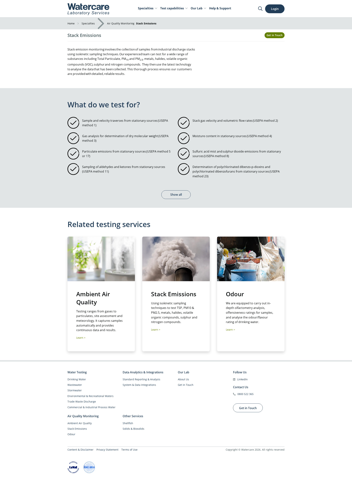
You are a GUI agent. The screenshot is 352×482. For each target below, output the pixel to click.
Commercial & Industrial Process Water (91, 407)
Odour (71, 434)
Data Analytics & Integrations (143, 372)
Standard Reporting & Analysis (141, 379)
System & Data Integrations (139, 385)
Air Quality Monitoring (120, 23)
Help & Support (220, 8)
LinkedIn (242, 379)
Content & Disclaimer (80, 449)
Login (275, 9)
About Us (183, 379)
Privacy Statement (107, 449)
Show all (176, 195)
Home (71, 23)
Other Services (133, 416)
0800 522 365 (245, 394)
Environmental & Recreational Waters (90, 396)
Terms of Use (129, 449)
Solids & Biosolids (133, 428)
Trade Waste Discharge (81, 401)
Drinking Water (76, 379)
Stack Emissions (77, 428)
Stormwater (74, 390)
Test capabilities (172, 8)
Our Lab (196, 8)
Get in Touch (275, 35)
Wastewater (74, 385)
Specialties (145, 8)
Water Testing (77, 372)
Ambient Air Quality (79, 423)
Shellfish (128, 423)
